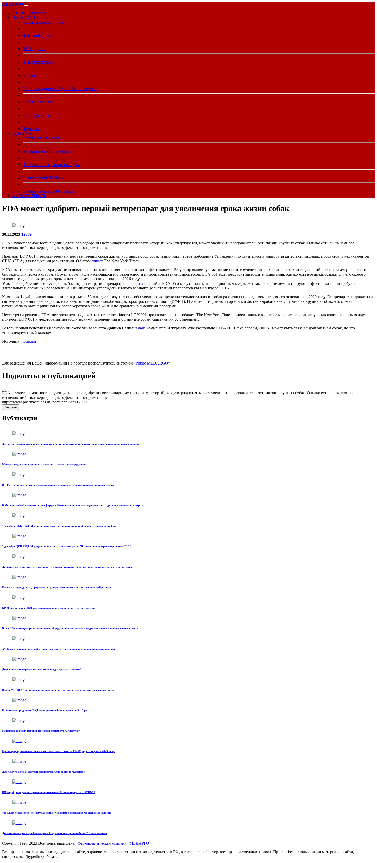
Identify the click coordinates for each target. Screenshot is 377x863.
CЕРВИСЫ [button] (22, 133)
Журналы (31, 129)
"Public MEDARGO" (152, 363)
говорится (136, 283)
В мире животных (38, 62)
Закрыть (10, 407)
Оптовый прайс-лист (41, 138)
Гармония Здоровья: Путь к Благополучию (60, 89)
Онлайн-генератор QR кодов (48, 191)
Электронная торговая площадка (51, 164)
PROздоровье (34, 49)
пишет (97, 261)
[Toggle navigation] (26, 5)
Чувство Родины (37, 35)
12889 (26, 234)
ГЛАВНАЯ (29, 13)
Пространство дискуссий (45, 22)
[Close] (4, 389)
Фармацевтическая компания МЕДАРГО (113, 843)
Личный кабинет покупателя (48, 151)
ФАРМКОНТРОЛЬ (29, 196)
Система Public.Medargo (43, 178)
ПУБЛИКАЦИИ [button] (27, 17)
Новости (30, 75)
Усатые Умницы (37, 102)
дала (142, 328)
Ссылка (29, 341)
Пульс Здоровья (36, 115)
